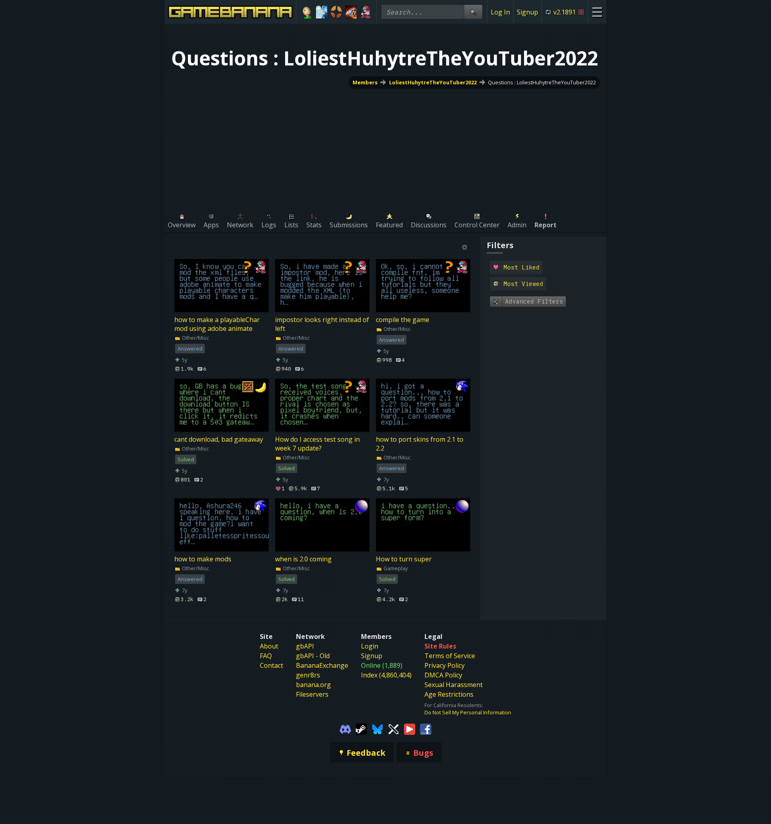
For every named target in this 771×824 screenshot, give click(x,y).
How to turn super (404, 559)
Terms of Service (449, 655)
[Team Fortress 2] (336, 12)
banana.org (313, 684)
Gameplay (395, 568)
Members (365, 82)
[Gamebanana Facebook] (425, 728)
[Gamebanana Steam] (361, 728)
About (269, 646)
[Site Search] (473, 12)
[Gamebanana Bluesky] (377, 728)
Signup (527, 12)
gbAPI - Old (313, 655)
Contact (271, 665)
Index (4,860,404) (386, 675)
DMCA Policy (443, 675)
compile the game (402, 319)
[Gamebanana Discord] (345, 728)
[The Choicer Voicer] (321, 12)
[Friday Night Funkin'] (365, 12)
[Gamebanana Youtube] (409, 728)
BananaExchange (322, 665)
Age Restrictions (448, 694)
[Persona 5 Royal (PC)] (351, 12)
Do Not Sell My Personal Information (467, 712)
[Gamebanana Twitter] (393, 728)
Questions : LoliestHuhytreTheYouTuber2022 (542, 82)
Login (369, 646)
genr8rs (308, 675)
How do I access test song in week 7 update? (317, 444)
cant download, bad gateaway (218, 439)
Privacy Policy (444, 665)
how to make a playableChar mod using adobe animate (217, 324)
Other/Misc (195, 337)
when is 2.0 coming (303, 559)
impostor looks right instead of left (322, 324)
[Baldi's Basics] (307, 12)
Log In (500, 12)
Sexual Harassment (453, 684)
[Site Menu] (596, 12)
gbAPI (305, 646)
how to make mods (202, 559)
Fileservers (312, 694)
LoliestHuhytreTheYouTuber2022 (433, 82)
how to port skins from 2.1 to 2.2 (419, 444)
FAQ (266, 655)
